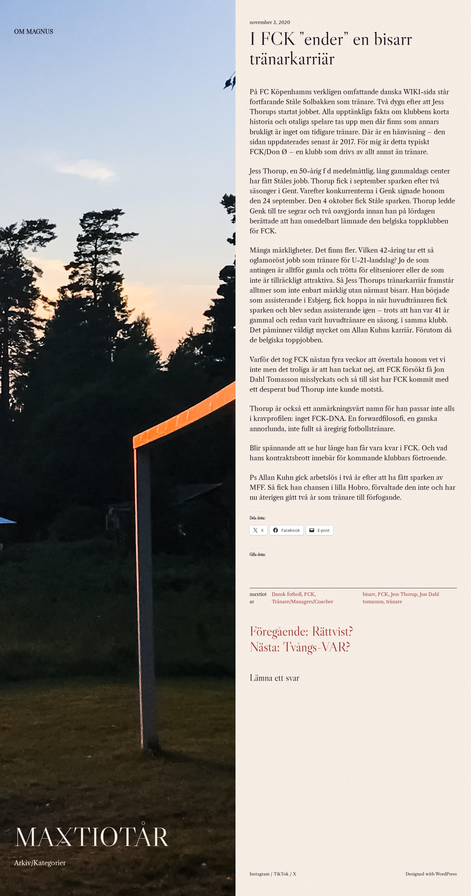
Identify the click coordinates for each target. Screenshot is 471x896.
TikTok (281, 873)
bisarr (369, 594)
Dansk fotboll (287, 594)
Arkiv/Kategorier (40, 863)
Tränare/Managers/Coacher (302, 602)
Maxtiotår (91, 836)
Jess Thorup (404, 594)
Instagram (259, 873)
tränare (394, 602)
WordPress (446, 873)
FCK (309, 594)
